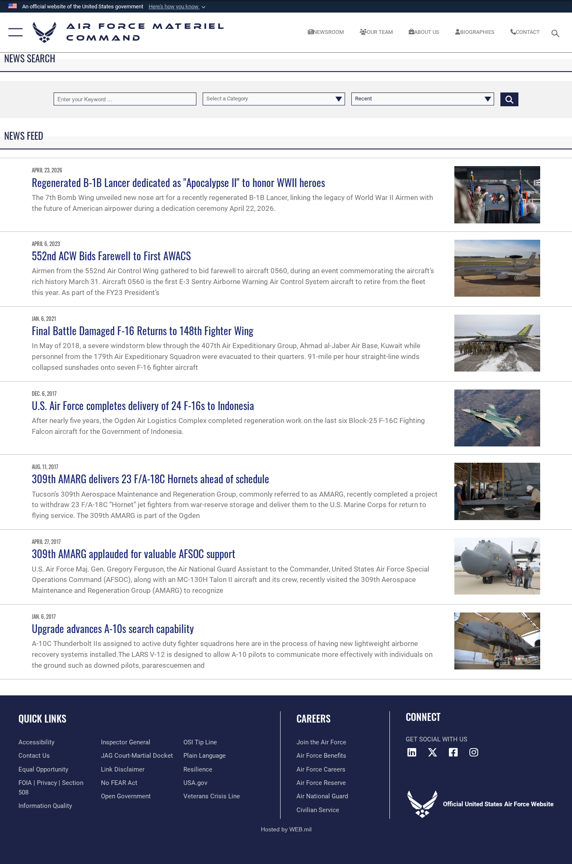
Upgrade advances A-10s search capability (113, 628)
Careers (313, 718)
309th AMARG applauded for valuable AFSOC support (133, 553)
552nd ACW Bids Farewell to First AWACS (111, 255)
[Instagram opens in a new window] (473, 752)
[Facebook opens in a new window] (453, 752)
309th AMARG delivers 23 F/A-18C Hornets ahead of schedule (150, 478)
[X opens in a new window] (432, 752)
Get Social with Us (436, 739)
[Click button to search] (509, 98)
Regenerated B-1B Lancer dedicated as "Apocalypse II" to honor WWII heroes (178, 182)
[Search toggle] (557, 32)
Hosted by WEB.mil (286, 829)
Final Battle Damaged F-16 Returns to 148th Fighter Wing (142, 330)
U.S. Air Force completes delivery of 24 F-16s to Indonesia (143, 405)
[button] (178, 7)
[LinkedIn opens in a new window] (412, 752)
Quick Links (42, 718)
